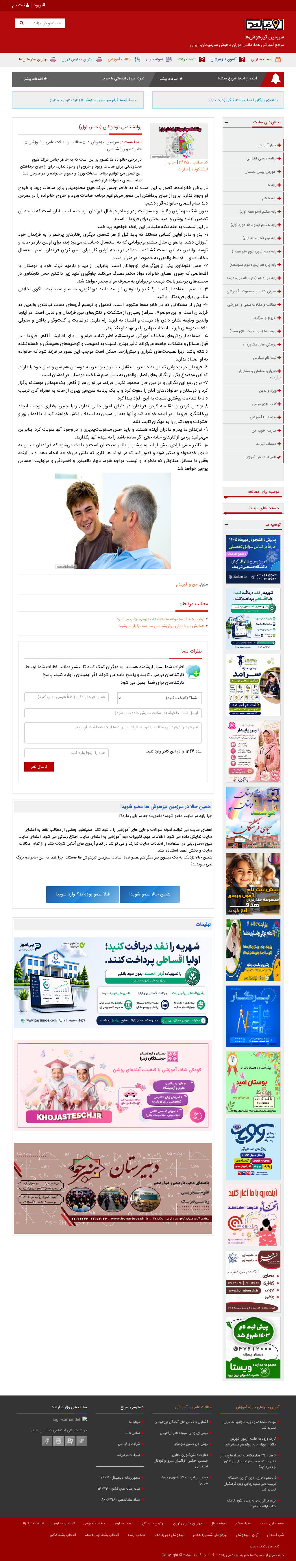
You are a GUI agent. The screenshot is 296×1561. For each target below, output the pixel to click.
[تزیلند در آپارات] (70, 1445)
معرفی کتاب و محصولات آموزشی (252, 291)
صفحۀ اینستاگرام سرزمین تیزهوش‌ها (94, 100)
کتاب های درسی (264, 404)
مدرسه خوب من (264, 431)
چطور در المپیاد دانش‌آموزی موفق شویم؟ (184, 1480)
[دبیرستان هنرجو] (113, 1188)
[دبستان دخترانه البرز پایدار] (253, 751)
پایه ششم (269, 198)
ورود (38, 5)
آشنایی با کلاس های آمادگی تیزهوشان (181, 1422)
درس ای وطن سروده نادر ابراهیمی (184, 1433)
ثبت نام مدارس (265, 358)
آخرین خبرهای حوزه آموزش (258, 1407)
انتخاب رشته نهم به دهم (102, 1535)
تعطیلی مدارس (64, 1523)
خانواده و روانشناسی (124, 149)
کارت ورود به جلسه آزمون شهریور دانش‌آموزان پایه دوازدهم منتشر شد (250, 1441)
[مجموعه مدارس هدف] (253, 884)
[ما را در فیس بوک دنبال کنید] (47, 1445)
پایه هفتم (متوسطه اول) (258, 212)
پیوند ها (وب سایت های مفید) (253, 331)
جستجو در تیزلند (46, 23)
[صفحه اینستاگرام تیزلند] (58, 1445)
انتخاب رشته (137, 1535)
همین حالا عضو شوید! (150, 894)
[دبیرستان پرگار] (253, 1016)
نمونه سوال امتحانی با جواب (122, 78)
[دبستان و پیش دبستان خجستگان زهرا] (113, 1085)
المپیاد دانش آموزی (261, 457)
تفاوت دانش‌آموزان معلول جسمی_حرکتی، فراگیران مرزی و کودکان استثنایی (181, 1460)
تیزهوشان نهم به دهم (169, 1535)
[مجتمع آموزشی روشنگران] (253, 950)
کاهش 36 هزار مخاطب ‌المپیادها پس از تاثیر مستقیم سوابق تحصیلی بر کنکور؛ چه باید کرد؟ (248, 1461)
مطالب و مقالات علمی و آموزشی (55, 142)
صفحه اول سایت (272, 1523)
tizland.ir (209, 1555)
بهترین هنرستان (153, 1523)
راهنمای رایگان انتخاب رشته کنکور (243, 100)
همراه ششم (243, 1523)
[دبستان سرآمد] (253, 685)
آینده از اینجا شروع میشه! (237, 78)
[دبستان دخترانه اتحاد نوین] (253, 1215)
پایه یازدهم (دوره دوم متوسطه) (253, 265)
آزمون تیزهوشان (247, 1535)
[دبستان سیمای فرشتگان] (253, 818)
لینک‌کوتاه (199, 169)
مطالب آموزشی (94, 1523)
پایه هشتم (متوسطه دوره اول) (254, 225)
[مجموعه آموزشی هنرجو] (253, 1281)
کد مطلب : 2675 (193, 162)
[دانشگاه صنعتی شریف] (253, 559)
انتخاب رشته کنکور (63, 1535)
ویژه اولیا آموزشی (263, 417)
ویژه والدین (268, 391)
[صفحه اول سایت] (264, 26)
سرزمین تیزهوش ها (102, 142)
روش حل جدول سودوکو (191, 1444)
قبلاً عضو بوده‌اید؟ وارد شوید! (83, 894)
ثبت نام (19, 5)
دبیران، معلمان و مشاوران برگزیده (259, 374)
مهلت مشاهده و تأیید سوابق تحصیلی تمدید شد (249, 1425)
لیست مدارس (123, 1523)
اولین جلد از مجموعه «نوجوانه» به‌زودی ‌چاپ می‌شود (160, 619)
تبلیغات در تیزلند (128, 1455)
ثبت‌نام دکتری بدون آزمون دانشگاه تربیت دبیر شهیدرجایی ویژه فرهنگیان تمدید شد (250, 1484)
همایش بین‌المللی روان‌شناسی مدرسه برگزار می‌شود (161, 626)
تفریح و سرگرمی (264, 318)
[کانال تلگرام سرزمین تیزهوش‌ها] (81, 1445)
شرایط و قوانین (129, 1444)
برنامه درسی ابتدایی (261, 158)
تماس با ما (132, 1433)
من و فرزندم (187, 584)
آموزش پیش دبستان (261, 172)
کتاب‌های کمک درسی (265, 1546)
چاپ (171, 162)
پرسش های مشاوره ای (259, 344)
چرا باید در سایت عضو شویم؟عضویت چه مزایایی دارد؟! (165, 816)
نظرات (182, 169)
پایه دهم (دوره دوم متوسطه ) (254, 251)
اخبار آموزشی (266, 145)
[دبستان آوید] (253, 1149)
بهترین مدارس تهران (187, 1523)
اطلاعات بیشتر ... (168, 79)
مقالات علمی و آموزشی (193, 1407)
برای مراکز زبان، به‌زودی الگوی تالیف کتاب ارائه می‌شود (251, 1503)
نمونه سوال (219, 1523)
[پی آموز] (113, 982)
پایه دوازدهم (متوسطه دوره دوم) (252, 278)
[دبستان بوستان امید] (253, 1082)
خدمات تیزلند (266, 444)
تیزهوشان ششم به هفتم (210, 1535)
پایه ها (272, 185)
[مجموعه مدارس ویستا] (253, 1348)
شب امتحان (275, 1535)
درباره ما (134, 1422)
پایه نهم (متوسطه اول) (260, 238)
